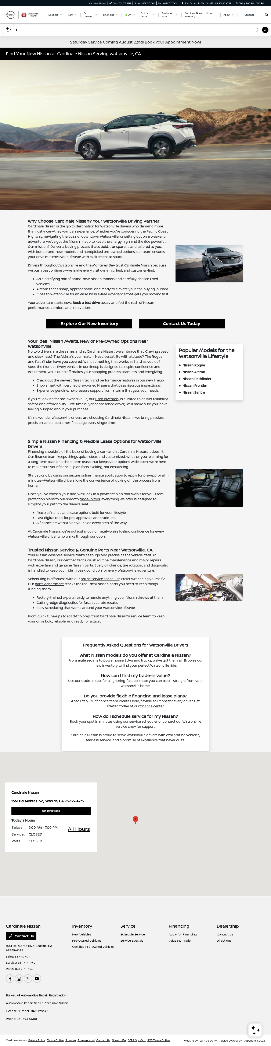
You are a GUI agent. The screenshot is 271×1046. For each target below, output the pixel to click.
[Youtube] (37, 978)
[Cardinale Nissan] (25, 14)
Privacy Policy (36, 1040)
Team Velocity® (207, 1040)
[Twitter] (28, 978)
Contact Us (24, 936)
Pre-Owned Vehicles (86, 940)
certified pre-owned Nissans (87, 385)
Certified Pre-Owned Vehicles (93, 947)
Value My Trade (180, 940)
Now (196, 42)
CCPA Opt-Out (137, 1040)
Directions (224, 940)
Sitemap (70, 1040)
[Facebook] (10, 978)
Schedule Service (132, 934)
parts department (49, 584)
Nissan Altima (194, 372)
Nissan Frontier (195, 385)
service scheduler (143, 721)
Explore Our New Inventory (89, 323)
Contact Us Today (181, 323)
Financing (179, 926)
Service (128, 926)
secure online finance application (96, 475)
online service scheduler (100, 578)
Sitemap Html (86, 1040)
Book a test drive (86, 302)
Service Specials (131, 940)
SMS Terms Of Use (158, 1040)
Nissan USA (119, 1040)
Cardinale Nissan (16, 1040)
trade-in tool (90, 499)
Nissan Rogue (194, 365)
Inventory (82, 926)
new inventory (106, 665)
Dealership (228, 926)
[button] (135, 820)
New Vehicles (81, 934)
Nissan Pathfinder (197, 378)
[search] (266, 14)
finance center (151, 706)
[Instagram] (19, 978)
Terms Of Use (55, 1040)
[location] (182, 3)
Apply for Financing (183, 934)
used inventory (107, 399)
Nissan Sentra (194, 392)
